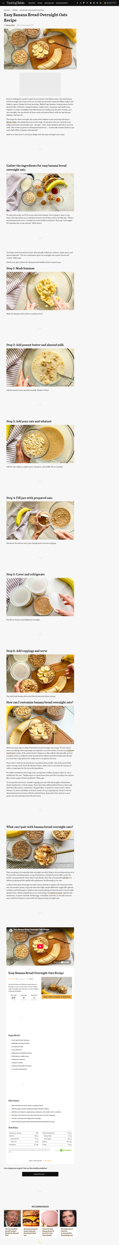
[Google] (97, 3)
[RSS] (101, 3)
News (40, 3)
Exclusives (49, 3)
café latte (65, 877)
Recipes (32, 3)
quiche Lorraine (56, 893)
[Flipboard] (84, 3)
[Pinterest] (87, 3)
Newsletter (111, 3)
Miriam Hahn (10, 25)
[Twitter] (81, 3)
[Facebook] (77, 3)
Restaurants (62, 3)
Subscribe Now (39, 1174)
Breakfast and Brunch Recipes (32, 10)
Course (15, 10)
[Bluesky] (91, 3)
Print (31, 979)
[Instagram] (94, 3)
